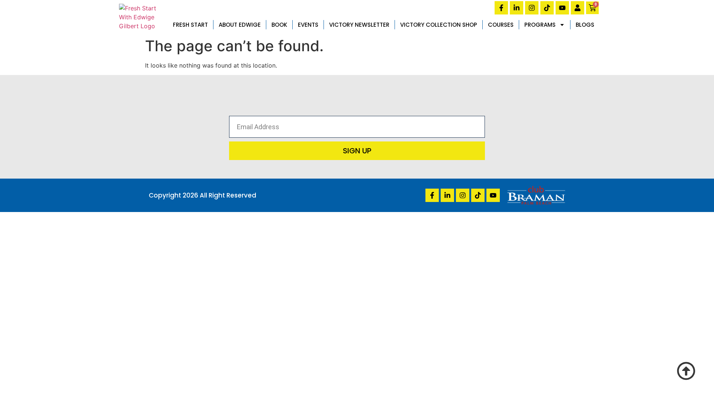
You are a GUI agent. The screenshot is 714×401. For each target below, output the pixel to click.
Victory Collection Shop (438, 25)
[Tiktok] (547, 7)
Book (279, 25)
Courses (501, 25)
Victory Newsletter (359, 25)
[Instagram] (531, 7)
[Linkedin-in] (516, 7)
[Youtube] (562, 7)
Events (308, 25)
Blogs (585, 25)
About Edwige (240, 25)
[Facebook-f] (501, 7)
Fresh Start (190, 25)
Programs (540, 25)
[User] (577, 7)
